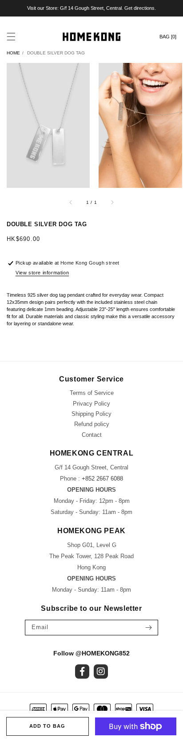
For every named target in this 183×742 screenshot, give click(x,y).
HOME (13, 52)
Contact (92, 434)
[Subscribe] (148, 627)
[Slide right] (112, 202)
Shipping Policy (91, 413)
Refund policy (91, 424)
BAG (167, 36)
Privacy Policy (91, 403)
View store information (42, 272)
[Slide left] (71, 202)
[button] (11, 36)
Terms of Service (92, 393)
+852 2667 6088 (102, 478)
